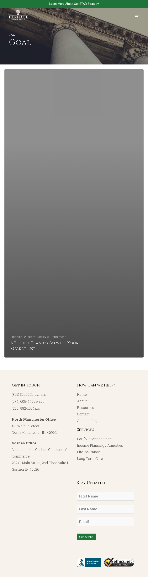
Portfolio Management (95, 438)
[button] (137, 15)
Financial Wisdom (22, 337)
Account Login (89, 420)
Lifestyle (43, 337)
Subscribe (86, 537)
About (82, 401)
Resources (85, 407)
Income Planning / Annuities (100, 445)
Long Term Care (90, 458)
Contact (83, 414)
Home (82, 394)
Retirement (58, 337)
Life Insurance (88, 452)
